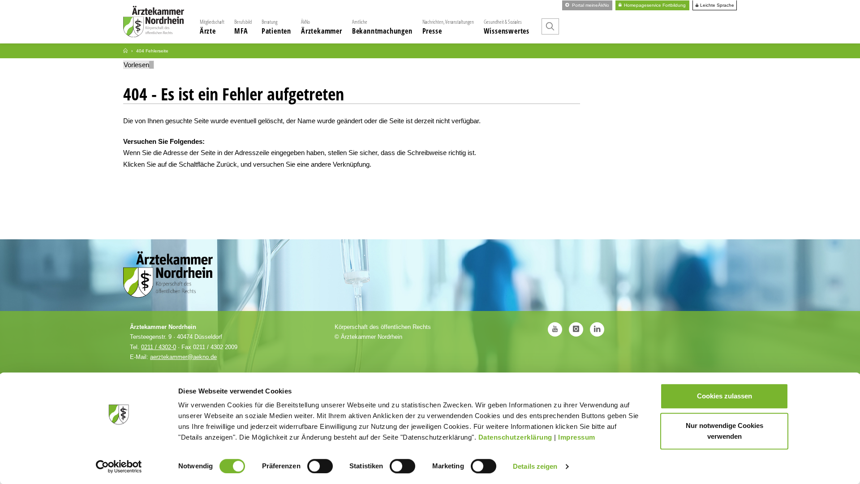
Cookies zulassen (724, 396)
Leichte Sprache (716, 5)
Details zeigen (535, 466)
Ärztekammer (321, 27)
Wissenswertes (506, 27)
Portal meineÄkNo (590, 5)
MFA (243, 27)
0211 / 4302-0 (158, 347)
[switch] (320, 466)
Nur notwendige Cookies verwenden (724, 431)
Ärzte (212, 27)
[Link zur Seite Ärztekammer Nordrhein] (125, 50)
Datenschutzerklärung (515, 437)
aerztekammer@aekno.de (183, 357)
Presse (448, 27)
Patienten (276, 27)
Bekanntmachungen (382, 27)
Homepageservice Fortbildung (654, 5)
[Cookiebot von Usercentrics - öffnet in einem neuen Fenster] (119, 466)
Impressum (576, 437)
